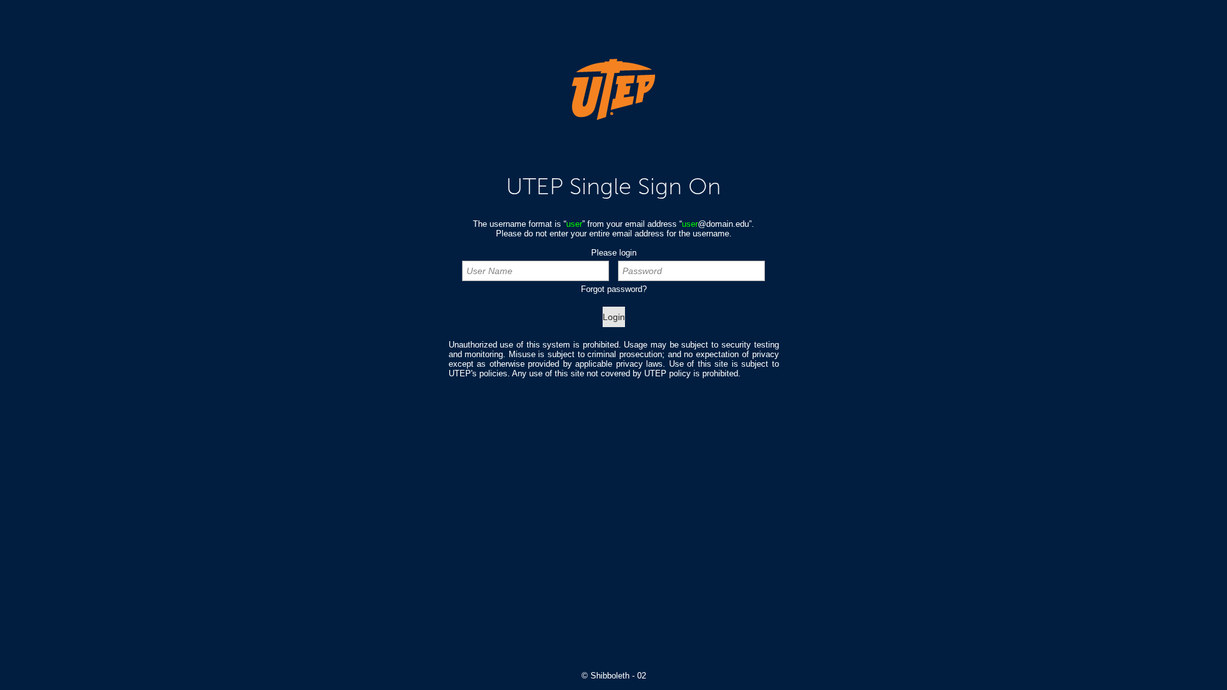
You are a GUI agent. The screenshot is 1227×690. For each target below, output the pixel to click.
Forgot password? (614, 289)
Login (614, 317)
